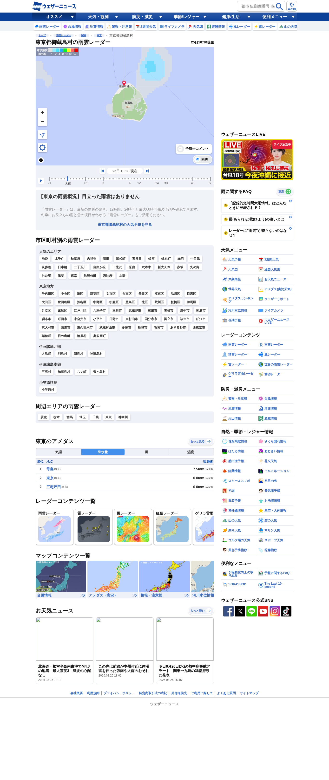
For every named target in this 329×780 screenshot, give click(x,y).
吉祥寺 (91, 258)
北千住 (59, 258)
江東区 (159, 293)
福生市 (185, 319)
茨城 (43, 417)
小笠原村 (48, 389)
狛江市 (201, 319)
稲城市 (142, 327)
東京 (99, 35)
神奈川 (123, 417)
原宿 (132, 267)
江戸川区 (80, 310)
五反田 (137, 258)
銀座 (151, 258)
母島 (50, 469)
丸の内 (194, 267)
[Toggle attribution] (41, 160)
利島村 (62, 354)
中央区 (65, 293)
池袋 (45, 258)
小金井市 (80, 319)
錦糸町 (166, 258)
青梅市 (168, 310)
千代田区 (48, 293)
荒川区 (159, 302)
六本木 (146, 267)
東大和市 (48, 327)
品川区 (175, 293)
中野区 (98, 302)
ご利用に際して (202, 693)
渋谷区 (81, 302)
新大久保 (164, 267)
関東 (83, 35)
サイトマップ (249, 693)
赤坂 (180, 267)
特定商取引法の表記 (153, 693)
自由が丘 (99, 267)
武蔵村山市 (107, 327)
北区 (145, 302)
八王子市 (99, 310)
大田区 (46, 302)
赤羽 (181, 258)
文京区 (111, 293)
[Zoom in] (42, 112)
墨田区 (143, 293)
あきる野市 (178, 327)
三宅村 (46, 372)
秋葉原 (75, 258)
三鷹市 (152, 310)
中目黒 (195, 258)
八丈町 (81, 372)
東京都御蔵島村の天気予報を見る (125, 224)
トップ (42, 35)
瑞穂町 (46, 336)
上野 (122, 275)
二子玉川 (80, 267)
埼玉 (82, 417)
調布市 (46, 319)
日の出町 (64, 336)
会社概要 (76, 693)
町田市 (62, 319)
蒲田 (106, 258)
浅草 (61, 275)
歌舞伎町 (90, 275)
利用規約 (93, 693)
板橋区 (175, 302)
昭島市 (201, 310)
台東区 (127, 293)
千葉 (95, 417)
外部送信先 (179, 693)
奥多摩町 (99, 336)
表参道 (46, 267)
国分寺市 (151, 319)
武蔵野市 (135, 310)
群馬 (69, 417)
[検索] (279, 6)
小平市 (98, 319)
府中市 (185, 310)
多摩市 (126, 327)
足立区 (46, 310)
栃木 (56, 417)
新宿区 (94, 293)
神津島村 (96, 354)
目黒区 (191, 293)
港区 (80, 293)
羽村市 (159, 327)
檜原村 (81, 336)
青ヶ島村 (99, 372)
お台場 (46, 275)
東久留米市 (85, 327)
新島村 (78, 354)
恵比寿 (107, 275)
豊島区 (130, 302)
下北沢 (117, 267)
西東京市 (199, 327)
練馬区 (191, 302)
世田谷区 (64, 302)
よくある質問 (226, 693)
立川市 (117, 310)
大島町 (46, 354)
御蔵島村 (64, 372)
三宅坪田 (53, 487)
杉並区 (114, 302)
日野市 (114, 319)
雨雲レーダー (63, 35)
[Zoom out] (42, 121)
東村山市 (131, 319)
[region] (125, 106)
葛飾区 (62, 310)
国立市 (168, 319)
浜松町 (120, 258)
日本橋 (62, 267)
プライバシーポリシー (119, 693)
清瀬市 (65, 327)
